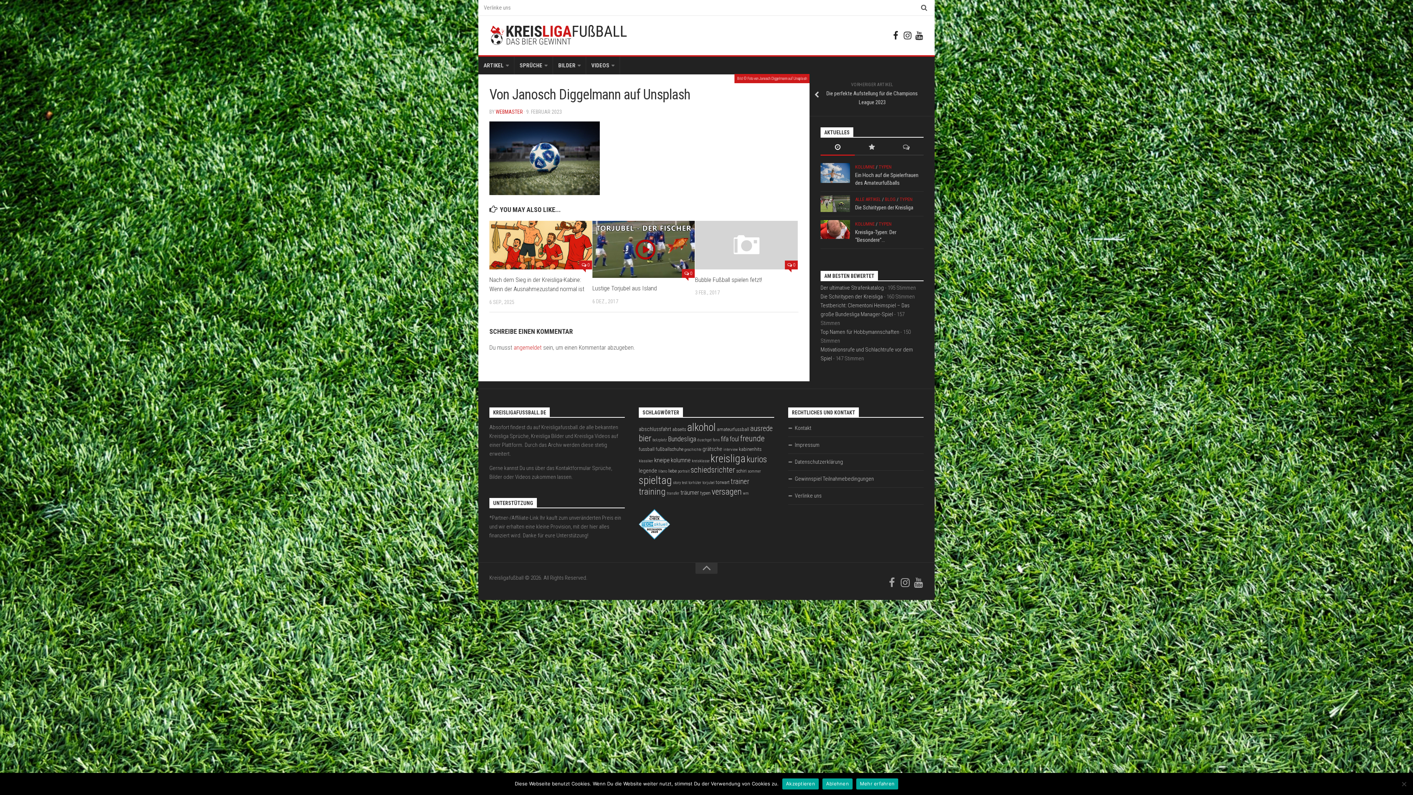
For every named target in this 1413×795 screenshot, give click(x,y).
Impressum (807, 445)
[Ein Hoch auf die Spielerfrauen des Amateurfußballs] (835, 173)
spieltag (655, 480)
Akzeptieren (800, 784)
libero (662, 471)
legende (648, 470)
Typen (885, 167)
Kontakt (803, 428)
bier (645, 438)
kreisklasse (700, 461)
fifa (725, 439)
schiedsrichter (713, 469)
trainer (740, 481)
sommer (754, 471)
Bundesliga (682, 439)
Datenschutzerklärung (819, 462)
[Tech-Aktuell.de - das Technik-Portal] (654, 537)
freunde (752, 439)
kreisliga (728, 458)
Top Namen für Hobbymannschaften (860, 332)
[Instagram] (907, 35)
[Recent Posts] (838, 148)
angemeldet (528, 347)
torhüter (694, 482)
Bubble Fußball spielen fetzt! (728, 279)
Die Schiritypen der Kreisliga (884, 207)
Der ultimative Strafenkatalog (852, 288)
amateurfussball (733, 429)
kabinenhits (750, 449)
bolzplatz (659, 440)
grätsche (712, 449)
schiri (741, 471)
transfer (673, 493)
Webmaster (509, 112)
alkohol (701, 427)
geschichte (692, 449)
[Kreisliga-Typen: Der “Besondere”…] (835, 229)
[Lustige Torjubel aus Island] (643, 249)
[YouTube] (919, 35)
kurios (757, 459)
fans (716, 440)
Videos (600, 65)
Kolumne (865, 167)
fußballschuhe (669, 449)
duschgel (704, 440)
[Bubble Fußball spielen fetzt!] (746, 245)
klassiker (646, 461)
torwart (723, 482)
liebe (672, 471)
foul (734, 439)
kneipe (662, 460)
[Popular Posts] (872, 148)
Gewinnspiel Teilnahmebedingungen (834, 479)
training (652, 491)
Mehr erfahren (877, 784)
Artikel (494, 65)
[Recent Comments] (906, 148)
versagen (727, 492)
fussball (647, 449)
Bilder (567, 65)
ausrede (761, 428)
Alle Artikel (868, 199)
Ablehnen (837, 784)
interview (730, 449)
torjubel (708, 482)
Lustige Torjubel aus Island (624, 288)
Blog (890, 199)
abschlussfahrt (655, 429)
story (677, 482)
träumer (689, 492)
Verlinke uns (497, 7)
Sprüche (531, 65)
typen (705, 493)
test (684, 482)
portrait (684, 471)
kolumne (681, 460)
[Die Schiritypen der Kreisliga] (835, 203)
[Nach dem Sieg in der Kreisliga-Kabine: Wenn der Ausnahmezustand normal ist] (540, 245)
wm (746, 493)
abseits (679, 429)
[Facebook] (895, 35)
